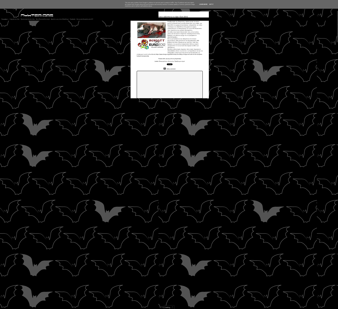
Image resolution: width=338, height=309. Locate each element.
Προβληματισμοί (180, 61)
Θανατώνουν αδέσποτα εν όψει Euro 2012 (170, 16)
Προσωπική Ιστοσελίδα (28, 19)
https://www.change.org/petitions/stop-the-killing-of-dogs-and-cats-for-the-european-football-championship (170, 55)
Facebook (72, 19)
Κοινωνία (171, 61)
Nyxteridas (178, 58)
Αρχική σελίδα (14, 19)
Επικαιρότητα (163, 61)
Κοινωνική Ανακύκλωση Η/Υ (85, 19)
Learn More (203, 4)
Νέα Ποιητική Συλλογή (43, 19)
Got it (211, 4)
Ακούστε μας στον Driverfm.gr (60, 19)
